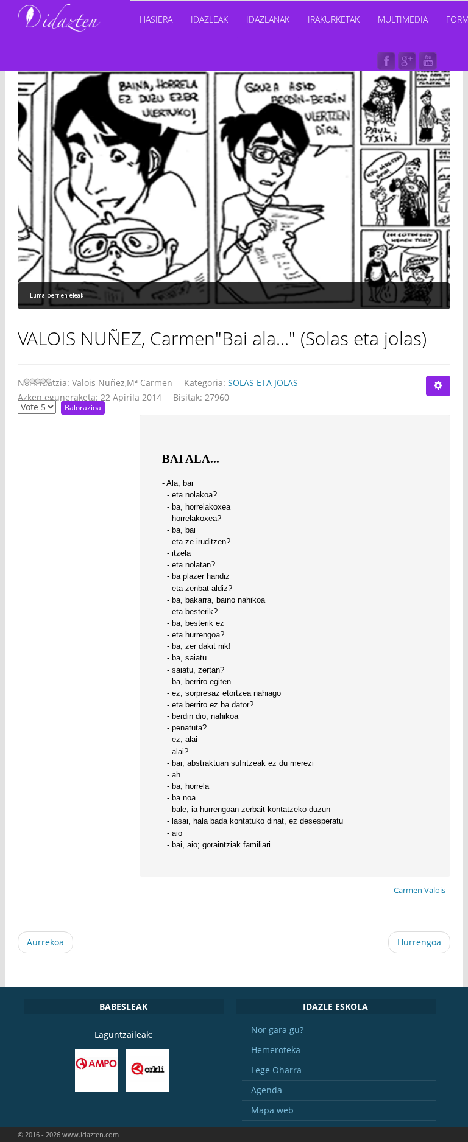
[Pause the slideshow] (413, 187)
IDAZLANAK (267, 19)
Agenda (266, 1090)
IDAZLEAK (209, 19)
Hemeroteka (275, 1050)
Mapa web (272, 1110)
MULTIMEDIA (403, 19)
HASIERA (156, 19)
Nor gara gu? (277, 1029)
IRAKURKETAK (334, 19)
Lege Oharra (276, 1070)
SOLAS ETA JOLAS (263, 382)
